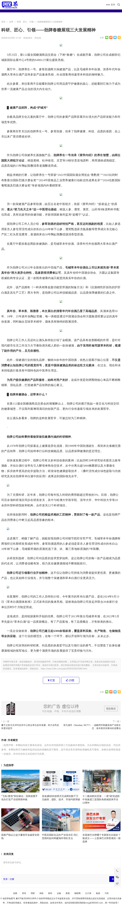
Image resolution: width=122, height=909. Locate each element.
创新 (15, 893)
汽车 (107, 893)
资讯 (24, 893)
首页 (3, 22)
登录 (5, 879)
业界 (11, 22)
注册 (12, 879)
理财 (33, 893)
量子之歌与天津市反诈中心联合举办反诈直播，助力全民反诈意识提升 (30, 727)
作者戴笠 (13, 740)
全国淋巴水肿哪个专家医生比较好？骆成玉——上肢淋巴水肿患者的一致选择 (101, 838)
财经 (50, 893)
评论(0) (37, 38)
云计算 (88, 893)
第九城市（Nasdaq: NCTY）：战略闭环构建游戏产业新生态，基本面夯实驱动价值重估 (92, 727)
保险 (41, 893)
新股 (68, 893)
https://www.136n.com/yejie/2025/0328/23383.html (64, 668)
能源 (98, 893)
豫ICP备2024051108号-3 (27, 898)
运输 (59, 893)
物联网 (77, 893)
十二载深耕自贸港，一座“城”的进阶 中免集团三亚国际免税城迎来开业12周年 (101, 799)
